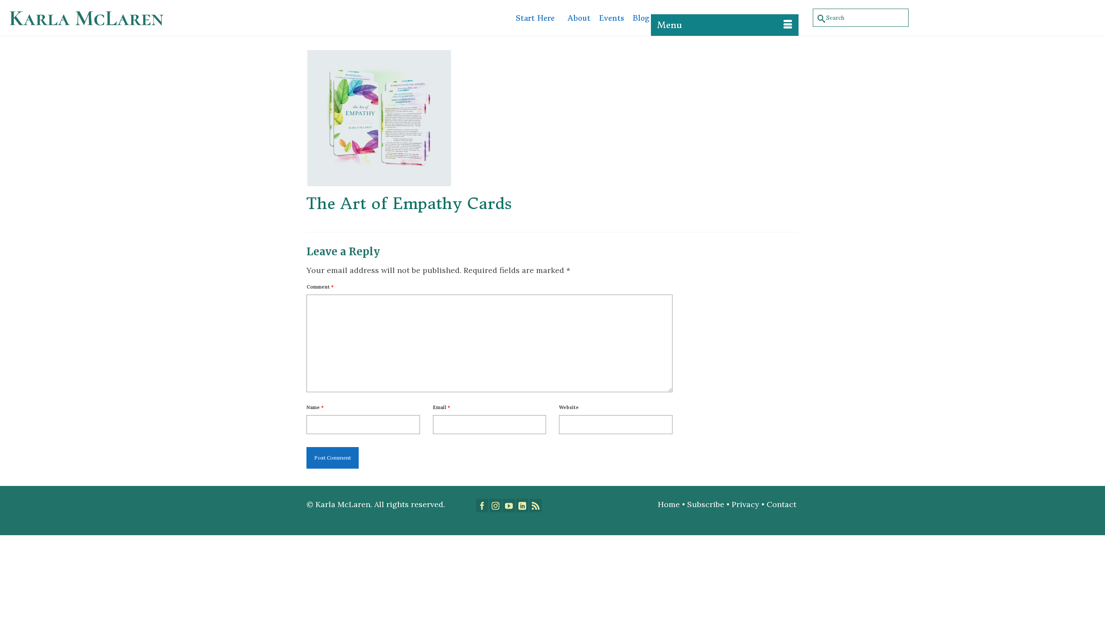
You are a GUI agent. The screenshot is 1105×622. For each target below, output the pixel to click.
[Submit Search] (819, 18)
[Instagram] (495, 506)
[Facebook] (482, 506)
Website (569, 407)
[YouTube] (509, 506)
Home (669, 504)
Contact (783, 504)
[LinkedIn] (522, 506)
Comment (320, 287)
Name (315, 407)
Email (441, 407)
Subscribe (705, 504)
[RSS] (536, 506)
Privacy (745, 504)
